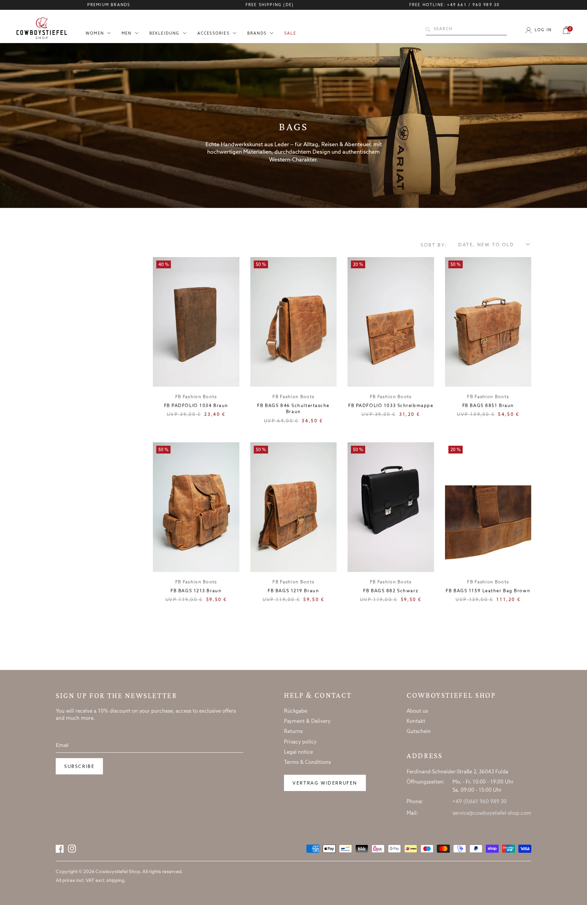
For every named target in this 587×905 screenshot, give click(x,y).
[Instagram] (72, 849)
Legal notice (298, 752)
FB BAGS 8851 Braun (488, 405)
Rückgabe (295, 711)
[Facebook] (60, 849)
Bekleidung (164, 34)
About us (417, 711)
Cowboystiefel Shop (451, 695)
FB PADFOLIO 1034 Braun (196, 405)
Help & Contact (318, 695)
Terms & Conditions (307, 762)
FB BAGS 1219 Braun (293, 591)
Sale (290, 34)
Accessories (213, 34)
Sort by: (434, 245)
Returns (293, 732)
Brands (257, 34)
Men (127, 34)
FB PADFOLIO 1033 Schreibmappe (390, 405)
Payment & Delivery (307, 721)
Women (95, 34)
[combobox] (466, 29)
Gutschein (419, 732)
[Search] (428, 29)
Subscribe (79, 766)
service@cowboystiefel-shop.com (491, 813)
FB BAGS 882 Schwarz (390, 591)
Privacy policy (300, 742)
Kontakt (416, 721)
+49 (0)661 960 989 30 (479, 802)
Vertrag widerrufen (324, 783)
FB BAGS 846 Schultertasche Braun (293, 409)
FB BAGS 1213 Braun (196, 591)
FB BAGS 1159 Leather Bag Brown (488, 591)
